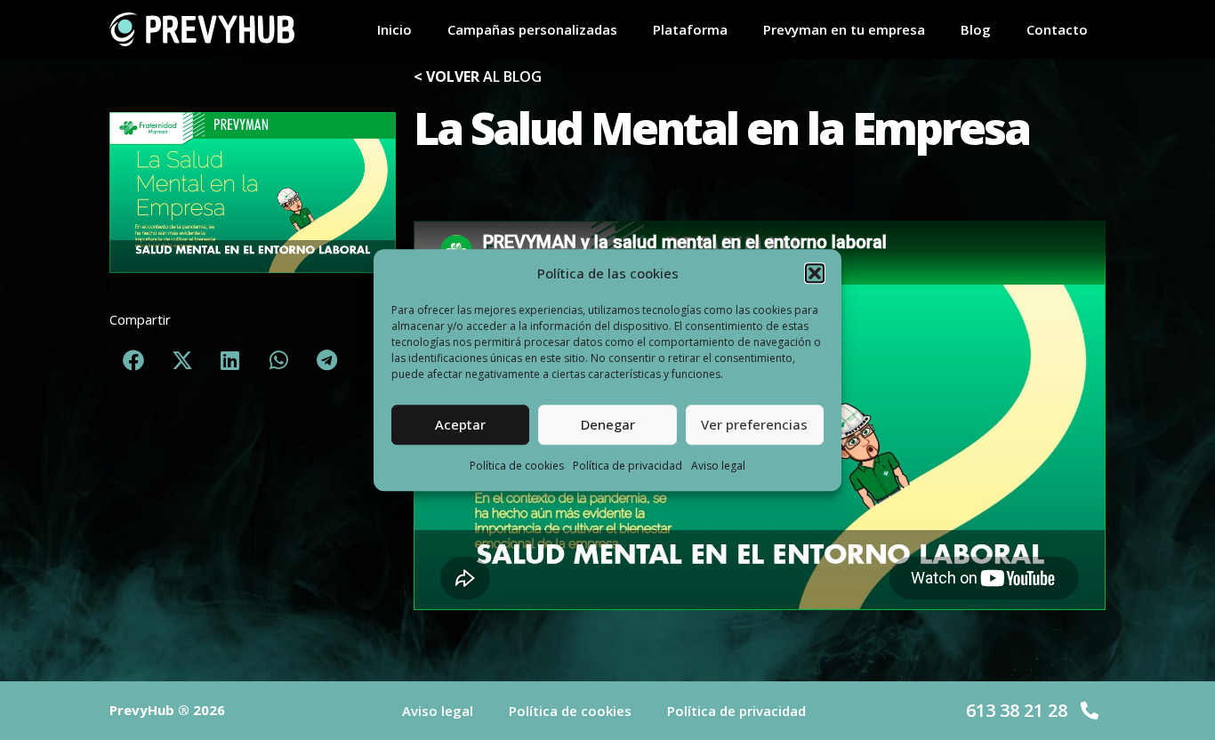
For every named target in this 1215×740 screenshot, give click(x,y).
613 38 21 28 (1016, 710)
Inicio (394, 29)
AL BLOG (478, 76)
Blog (976, 29)
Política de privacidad (627, 465)
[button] (815, 274)
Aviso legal (718, 465)
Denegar (608, 425)
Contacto (1057, 29)
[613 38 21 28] (1089, 711)
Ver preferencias (754, 425)
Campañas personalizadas (532, 29)
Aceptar (460, 425)
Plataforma (690, 29)
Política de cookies (517, 465)
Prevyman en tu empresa (844, 29)
